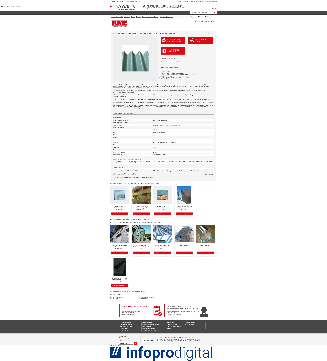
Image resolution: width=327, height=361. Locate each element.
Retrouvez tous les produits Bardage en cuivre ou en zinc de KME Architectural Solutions (131, 219)
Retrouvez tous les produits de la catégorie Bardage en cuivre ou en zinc (128, 291)
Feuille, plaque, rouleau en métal (146, 297)
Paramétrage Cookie (189, 324)
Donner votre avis (209, 174)
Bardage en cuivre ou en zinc (170, 58)
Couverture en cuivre (115, 298)
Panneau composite (143, 298)
